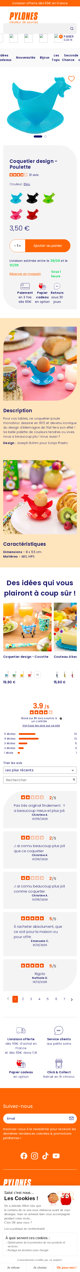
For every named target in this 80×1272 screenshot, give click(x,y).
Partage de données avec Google (28, 1250)
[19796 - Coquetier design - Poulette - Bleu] (17, 198)
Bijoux (45, 57)
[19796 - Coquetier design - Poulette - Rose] (17, 214)
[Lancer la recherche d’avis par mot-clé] (74, 780)
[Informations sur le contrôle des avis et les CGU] (61, 718)
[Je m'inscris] (71, 1118)
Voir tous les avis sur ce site (41, 725)
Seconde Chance (70, 57)
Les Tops (56, 57)
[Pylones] (23, 17)
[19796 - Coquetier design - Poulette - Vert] (49, 198)
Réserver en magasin (25, 274)
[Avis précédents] (8, 999)
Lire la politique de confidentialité (24, 1228)
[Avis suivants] (71, 999)
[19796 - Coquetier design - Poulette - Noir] (33, 198)
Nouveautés (26, 57)
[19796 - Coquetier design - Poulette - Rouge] (33, 214)
